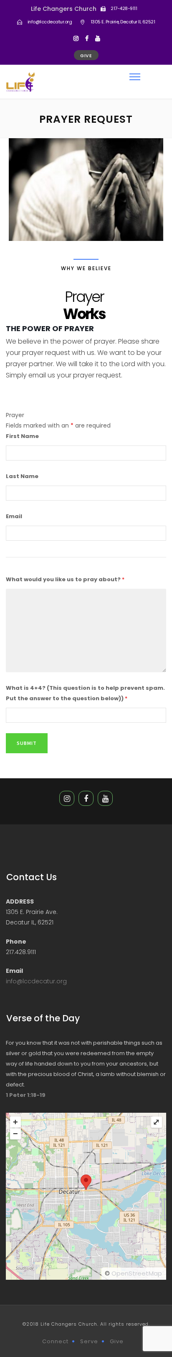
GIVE (86, 55)
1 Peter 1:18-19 (26, 1095)
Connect (55, 1341)
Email (14, 516)
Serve (89, 1341)
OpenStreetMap (136, 1273)
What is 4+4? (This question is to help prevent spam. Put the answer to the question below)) (85, 693)
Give (117, 1341)
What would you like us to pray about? (65, 579)
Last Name (22, 476)
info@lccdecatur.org (36, 981)
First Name (22, 436)
